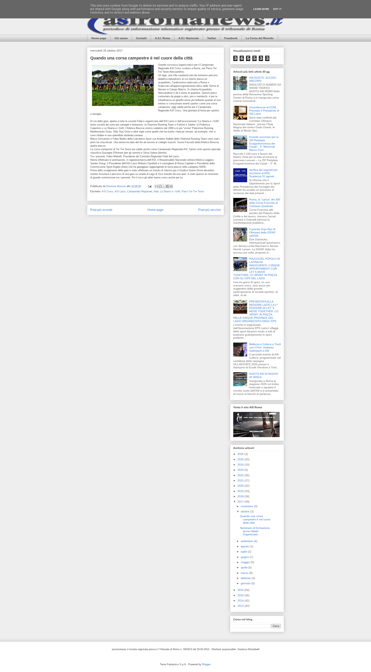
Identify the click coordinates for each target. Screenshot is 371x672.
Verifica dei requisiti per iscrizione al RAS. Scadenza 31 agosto (263, 173)
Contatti (141, 38)
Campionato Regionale (139, 191)
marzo (245, 572)
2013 (240, 605)
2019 (240, 491)
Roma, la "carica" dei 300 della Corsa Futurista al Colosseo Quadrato (264, 203)
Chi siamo (121, 38)
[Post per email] (149, 186)
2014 (240, 600)
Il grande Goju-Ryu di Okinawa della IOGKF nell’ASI (262, 232)
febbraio (246, 578)
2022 (240, 475)
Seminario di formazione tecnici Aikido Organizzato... (255, 531)
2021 (240, 480)
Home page (98, 38)
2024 (240, 464)
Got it (277, 9)
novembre (247, 506)
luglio (244, 551)
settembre (247, 541)
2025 (240, 459)
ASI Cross (107, 191)
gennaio (246, 583)
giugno (245, 557)
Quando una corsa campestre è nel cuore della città (255, 519)
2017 (240, 501)
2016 (240, 589)
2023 (240, 469)
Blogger (206, 664)
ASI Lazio (120, 191)
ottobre (245, 511)
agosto (245, 546)
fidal (156, 191)
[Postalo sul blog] (160, 186)
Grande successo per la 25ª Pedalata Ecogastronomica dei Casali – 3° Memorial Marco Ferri (263, 143)
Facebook (230, 38)
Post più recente (101, 209)
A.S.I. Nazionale (188, 38)
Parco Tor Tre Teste (193, 191)
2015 (240, 595)
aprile (244, 567)
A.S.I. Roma (162, 38)
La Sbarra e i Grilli (170, 191)
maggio (246, 562)
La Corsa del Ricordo (260, 38)
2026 (240, 453)
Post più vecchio (209, 209)
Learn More (261, 9)
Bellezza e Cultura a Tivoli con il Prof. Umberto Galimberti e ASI (265, 347)
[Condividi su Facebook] (167, 186)
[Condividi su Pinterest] (171, 186)
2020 (240, 485)
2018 (240, 496)
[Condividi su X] (164, 186)
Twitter (211, 38)
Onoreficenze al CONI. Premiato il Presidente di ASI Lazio (264, 110)
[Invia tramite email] (156, 186)
